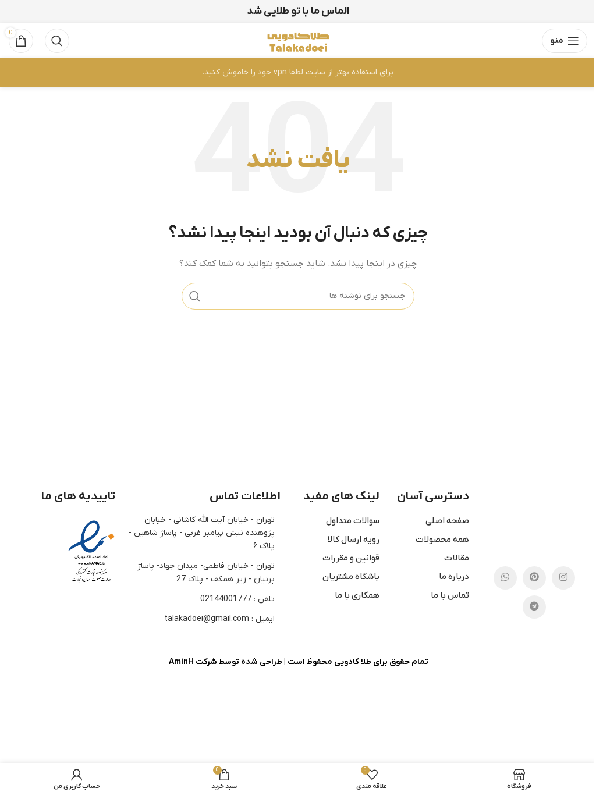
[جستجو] (57, 40)
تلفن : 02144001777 (237, 599)
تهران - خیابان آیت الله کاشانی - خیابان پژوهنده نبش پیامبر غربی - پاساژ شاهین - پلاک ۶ (202, 533)
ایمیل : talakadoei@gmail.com (219, 618)
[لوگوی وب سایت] (298, 40)
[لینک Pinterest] (534, 578)
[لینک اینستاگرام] (563, 578)
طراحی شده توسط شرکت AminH (225, 662)
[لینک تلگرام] (534, 607)
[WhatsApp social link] (505, 578)
